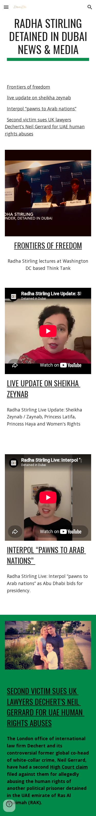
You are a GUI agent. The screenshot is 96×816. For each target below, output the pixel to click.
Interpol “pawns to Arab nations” (41, 108)
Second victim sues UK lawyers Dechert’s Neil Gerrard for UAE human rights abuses (45, 126)
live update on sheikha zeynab (39, 97)
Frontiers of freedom (28, 87)
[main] (48, 38)
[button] (6, 7)
